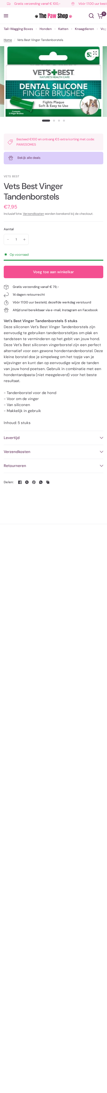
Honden (46, 29)
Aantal (9, 229)
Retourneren (15, 465)
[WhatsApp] (41, 482)
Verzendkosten (33, 214)
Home (8, 40)
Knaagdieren (84, 29)
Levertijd (12, 437)
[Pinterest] (34, 482)
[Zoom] (95, 53)
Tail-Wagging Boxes (18, 29)
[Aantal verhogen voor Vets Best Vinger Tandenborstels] (24, 239)
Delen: (9, 482)
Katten (63, 29)
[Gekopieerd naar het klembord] (48, 482)
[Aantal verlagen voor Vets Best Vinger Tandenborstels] (8, 239)
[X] (27, 482)
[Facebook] (20, 482)
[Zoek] (91, 15)
